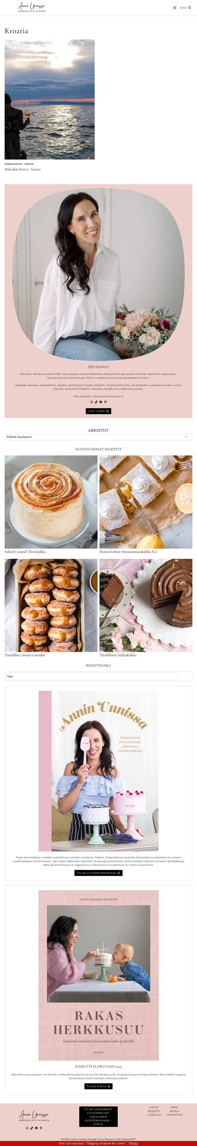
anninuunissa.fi (113, 396)
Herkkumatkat (14, 164)
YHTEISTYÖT (174, 1114)
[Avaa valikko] (174, 8)
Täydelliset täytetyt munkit (25, 655)
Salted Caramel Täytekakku (25, 551)
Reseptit (154, 1111)
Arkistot (98, 430)
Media (174, 1111)
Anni (174, 1107)
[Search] (185, 676)
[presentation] (50, 100)
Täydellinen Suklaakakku (117, 655)
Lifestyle (154, 1114)
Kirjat (154, 1107)
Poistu (133, 1143)
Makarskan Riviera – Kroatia (23, 169)
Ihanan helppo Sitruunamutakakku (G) (128, 551)
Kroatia (29, 164)
